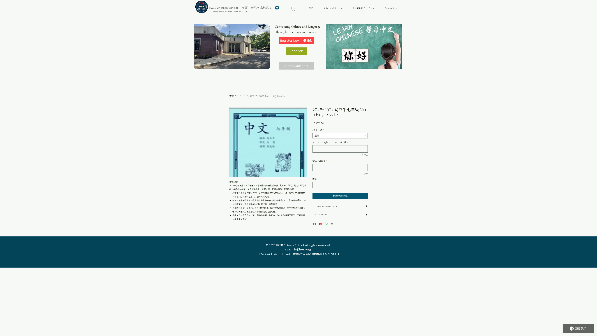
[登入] (276, 8)
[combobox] (340, 136)
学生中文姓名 (319, 160)
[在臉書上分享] (314, 224)
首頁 (231, 96)
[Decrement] (315, 185)
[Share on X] (332, 224)
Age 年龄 (318, 129)
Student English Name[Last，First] (331, 142)
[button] (293, 8)
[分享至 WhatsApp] (326, 224)
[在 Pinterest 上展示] (320, 224)
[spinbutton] (319, 185)
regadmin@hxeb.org (297, 249)
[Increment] (324, 185)
